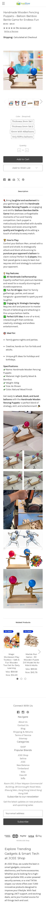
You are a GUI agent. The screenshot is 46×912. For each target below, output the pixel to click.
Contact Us (23, 725)
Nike (23, 771)
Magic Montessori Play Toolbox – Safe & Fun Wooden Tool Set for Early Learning (11, 661)
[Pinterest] (23, 179)
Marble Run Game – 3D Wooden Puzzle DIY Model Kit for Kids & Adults (31, 659)
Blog (23, 728)
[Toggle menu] (3, 3)
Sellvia (23, 758)
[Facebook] (4, 179)
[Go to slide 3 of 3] (25, 679)
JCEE (23, 761)
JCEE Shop (23, 755)
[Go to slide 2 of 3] (21, 679)
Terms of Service (23, 735)
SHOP (23, 747)
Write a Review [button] (11, 31)
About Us (23, 722)
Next (41, 101)
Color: (23, 116)
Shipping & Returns (23, 732)
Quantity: (23, 145)
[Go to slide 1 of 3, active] (17, 679)
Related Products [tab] (23, 622)
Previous (4, 101)
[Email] (9, 179)
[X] (18, 179)
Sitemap (23, 738)
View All (23, 775)
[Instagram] (23, 712)
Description (23, 191)
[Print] (14, 179)
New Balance (23, 765)
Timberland (23, 768)
